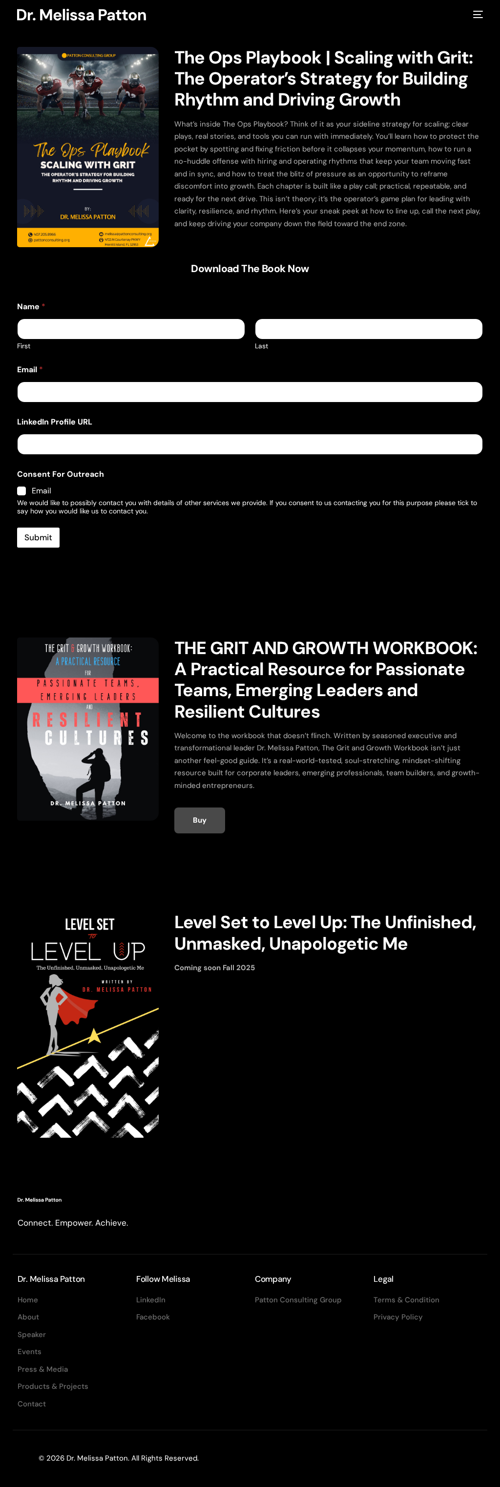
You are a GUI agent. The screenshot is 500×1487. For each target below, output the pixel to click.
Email (30, 369)
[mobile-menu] (477, 15)
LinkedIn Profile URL (54, 421)
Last (261, 346)
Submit (38, 537)
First (23, 346)
